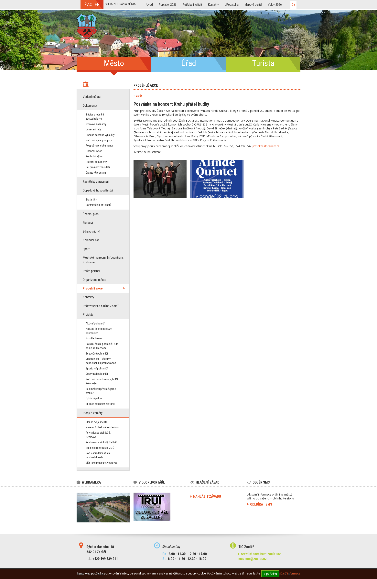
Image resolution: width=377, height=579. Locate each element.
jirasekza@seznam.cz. (266, 146)
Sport (86, 249)
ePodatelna (232, 4)
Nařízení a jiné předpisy (99, 140)
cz (293, 4)
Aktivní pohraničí (95, 323)
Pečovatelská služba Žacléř (100, 306)
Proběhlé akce (93, 288)
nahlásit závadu (206, 496)
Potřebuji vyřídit (192, 4)
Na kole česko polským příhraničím (99, 331)
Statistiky (91, 199)
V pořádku (270, 573)
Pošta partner (91, 271)
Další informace (290, 573)
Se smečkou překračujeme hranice (101, 391)
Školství (88, 223)
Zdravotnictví (91, 231)
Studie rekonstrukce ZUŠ (100, 448)
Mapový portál (253, 4)
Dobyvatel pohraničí (97, 374)
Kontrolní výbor (94, 156)
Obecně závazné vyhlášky (100, 135)
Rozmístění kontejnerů (98, 205)
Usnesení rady (93, 129)
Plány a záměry (92, 413)
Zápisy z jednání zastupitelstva (95, 116)
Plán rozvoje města (96, 422)
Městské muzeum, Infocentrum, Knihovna (103, 260)
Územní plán (91, 214)
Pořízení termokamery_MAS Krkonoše (102, 381)
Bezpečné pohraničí (97, 353)
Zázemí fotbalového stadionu (102, 427)
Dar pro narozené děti (98, 167)
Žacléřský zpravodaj (96, 182)
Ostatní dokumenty (96, 162)
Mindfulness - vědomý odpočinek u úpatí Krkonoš (101, 361)
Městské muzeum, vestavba (101, 462)
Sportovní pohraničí (97, 368)
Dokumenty (90, 105)
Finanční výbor (94, 151)
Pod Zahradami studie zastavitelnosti (98, 455)
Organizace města (94, 280)
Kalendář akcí (91, 240)
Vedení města (92, 97)
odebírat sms (260, 504)
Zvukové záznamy (96, 124)
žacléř (92, 4)
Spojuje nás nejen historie (100, 404)
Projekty (88, 314)
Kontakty (213, 4)
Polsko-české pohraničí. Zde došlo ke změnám (102, 346)
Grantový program (96, 172)
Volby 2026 (275, 4)
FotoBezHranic (94, 338)
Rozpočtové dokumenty (99, 145)
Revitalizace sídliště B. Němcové (98, 435)
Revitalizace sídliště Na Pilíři (101, 442)
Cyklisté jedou (94, 398)
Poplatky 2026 (168, 4)
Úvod (149, 4)
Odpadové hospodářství (98, 190)
